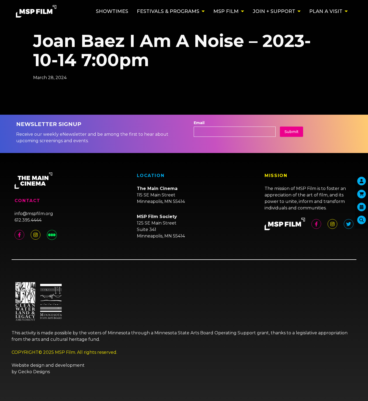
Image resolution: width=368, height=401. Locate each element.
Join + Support (274, 11)
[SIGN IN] (361, 181)
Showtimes (112, 11)
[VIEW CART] (361, 194)
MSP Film (226, 11)
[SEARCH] (361, 220)
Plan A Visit (325, 11)
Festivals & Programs (168, 11)
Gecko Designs (34, 371)
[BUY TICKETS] (361, 207)
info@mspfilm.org (34, 213)
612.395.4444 (28, 220)
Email (199, 122)
